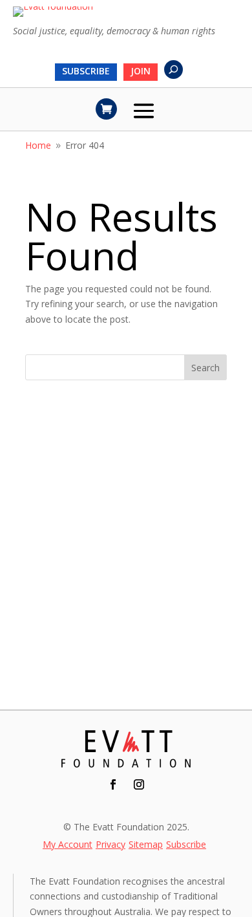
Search (205, 367)
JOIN (141, 72)
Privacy (110, 845)
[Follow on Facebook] (113, 784)
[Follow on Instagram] (139, 784)
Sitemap (146, 845)
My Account (67, 845)
